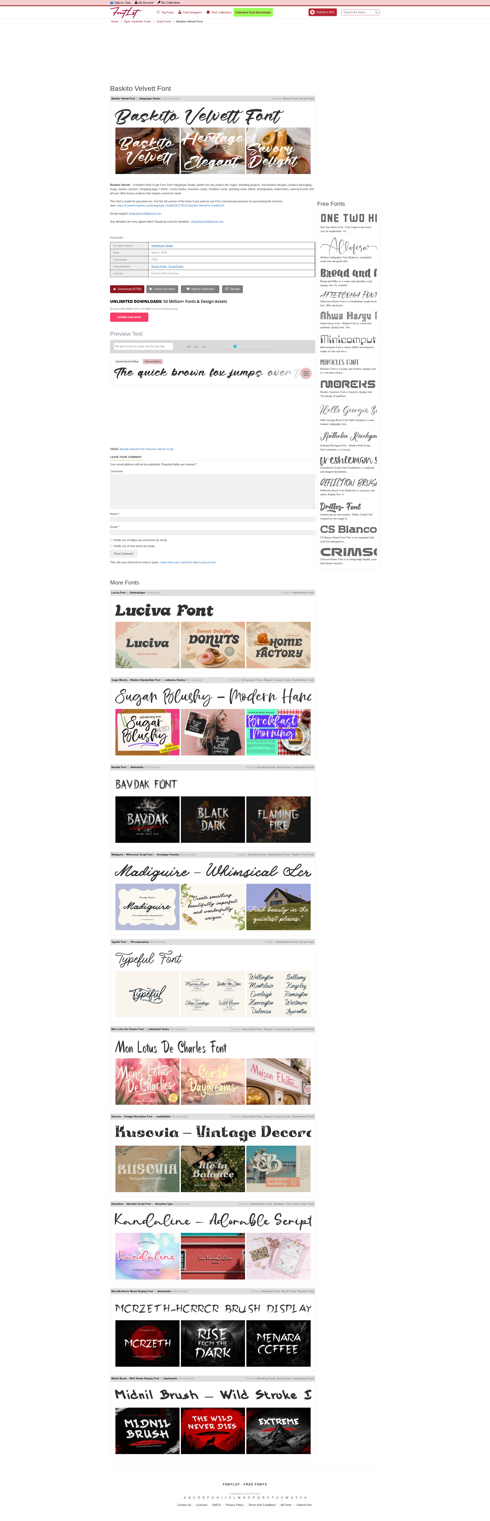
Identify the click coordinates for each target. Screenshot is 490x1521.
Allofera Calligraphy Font (348, 246)
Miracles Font (339, 362)
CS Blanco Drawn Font (348, 530)
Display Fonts (306, 1291)
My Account (145, 2)
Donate (234, 289)
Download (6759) (129, 289)
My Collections (170, 2)
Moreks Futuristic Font (348, 384)
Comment (116, 471)
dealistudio (137, 767)
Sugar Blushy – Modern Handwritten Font (135, 680)
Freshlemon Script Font (348, 460)
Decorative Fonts (252, 1029)
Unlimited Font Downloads (253, 12)
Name (115, 513)
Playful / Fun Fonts (302, 854)
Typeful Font (118, 942)
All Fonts (286, 1504)
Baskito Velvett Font (123, 98)
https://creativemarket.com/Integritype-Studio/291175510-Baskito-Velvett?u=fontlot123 (170, 205)
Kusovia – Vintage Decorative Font (131, 1116)
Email (114, 526)
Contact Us (184, 1504)
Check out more (164, 289)
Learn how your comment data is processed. (188, 562)
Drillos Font (340, 506)
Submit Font (303, 1504)
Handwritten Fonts (303, 592)
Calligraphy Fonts (251, 680)
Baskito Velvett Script (160, 449)
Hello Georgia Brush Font (348, 410)
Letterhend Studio (158, 1029)
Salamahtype (137, 592)
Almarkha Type (164, 1203)
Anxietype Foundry (168, 854)
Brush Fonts (290, 98)
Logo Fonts (307, 1203)
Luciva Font (118, 592)
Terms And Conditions (262, 1504)
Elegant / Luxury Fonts (277, 680)
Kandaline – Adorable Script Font (131, 1203)
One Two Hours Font (348, 219)
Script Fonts (164, 21)
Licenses (201, 1504)
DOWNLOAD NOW (129, 317)
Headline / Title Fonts (286, 1203)
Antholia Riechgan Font (348, 437)
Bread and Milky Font (348, 273)
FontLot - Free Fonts (245, 1484)
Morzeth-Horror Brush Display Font (132, 1291)
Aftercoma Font (348, 295)
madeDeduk (163, 1116)
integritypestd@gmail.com (145, 213)
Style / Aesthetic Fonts (137, 21)
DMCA (216, 1504)
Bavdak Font (118, 767)
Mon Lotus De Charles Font (127, 1029)
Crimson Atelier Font (348, 552)
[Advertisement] (245, 51)
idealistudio (164, 1291)
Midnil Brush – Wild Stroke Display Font (135, 1378)
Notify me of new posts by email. (134, 546)
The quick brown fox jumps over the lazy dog (212, 373)
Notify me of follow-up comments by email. (140, 540)
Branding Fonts (266, 767)
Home (114, 21)
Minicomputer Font (348, 339)
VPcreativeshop (139, 942)
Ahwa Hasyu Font (348, 316)
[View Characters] (306, 373)
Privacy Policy (235, 1504)
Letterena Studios (175, 680)
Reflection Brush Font (348, 483)
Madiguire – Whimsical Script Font (132, 854)
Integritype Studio (149, 98)
